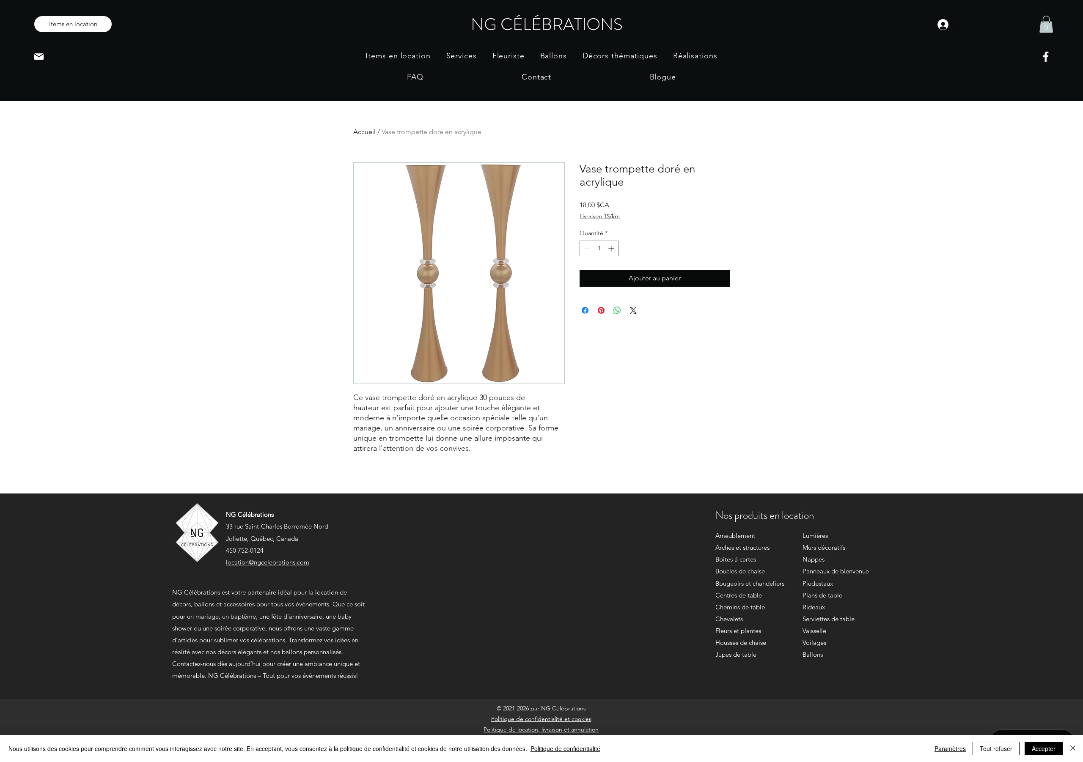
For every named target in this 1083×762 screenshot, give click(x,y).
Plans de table (822, 595)
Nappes (814, 559)
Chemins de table (740, 607)
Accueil (364, 132)
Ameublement (735, 536)
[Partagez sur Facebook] (585, 310)
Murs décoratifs (824, 547)
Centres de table (738, 595)
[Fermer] (1073, 748)
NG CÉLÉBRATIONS (547, 24)
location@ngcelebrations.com (267, 562)
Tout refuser (996, 748)
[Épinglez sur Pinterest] (601, 310)
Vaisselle (814, 631)
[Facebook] (1046, 56)
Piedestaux (818, 583)
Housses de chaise (740, 643)
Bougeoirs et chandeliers (749, 583)
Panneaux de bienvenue (836, 571)
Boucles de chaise (740, 571)
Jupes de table (735, 654)
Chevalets (729, 619)
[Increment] (612, 248)
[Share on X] (633, 310)
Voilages (814, 643)
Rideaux (814, 607)
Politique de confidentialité (565, 748)
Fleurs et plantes (738, 631)
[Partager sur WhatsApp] (617, 310)
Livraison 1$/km (600, 216)
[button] (1046, 24)
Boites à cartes (735, 559)
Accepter (1044, 748)
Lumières (815, 536)
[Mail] (38, 56)
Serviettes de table (829, 619)
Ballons (813, 654)
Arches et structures (742, 547)
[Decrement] (586, 248)
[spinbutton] (599, 248)
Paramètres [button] (950, 748)
